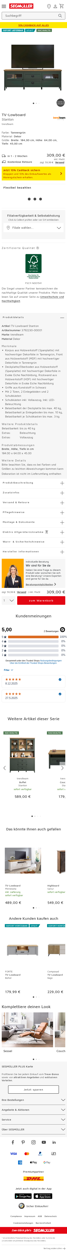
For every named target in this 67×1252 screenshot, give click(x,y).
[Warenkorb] (62, 6)
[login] (56, 6)
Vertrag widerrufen (52, 1248)
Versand (59, 162)
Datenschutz (50, 1216)
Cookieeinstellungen (23, 1223)
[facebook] (13, 1142)
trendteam (7, 123)
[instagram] (33, 1142)
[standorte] (49, 6)
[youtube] (44, 1142)
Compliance (16, 1216)
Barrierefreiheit (43, 1223)
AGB (40, 1216)
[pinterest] (23, 1142)
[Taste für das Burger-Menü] (4, 6)
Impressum (29, 1216)
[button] (33, 227)
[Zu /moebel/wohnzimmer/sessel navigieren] (27, 1029)
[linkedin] (54, 1142)
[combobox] (8, 600)
